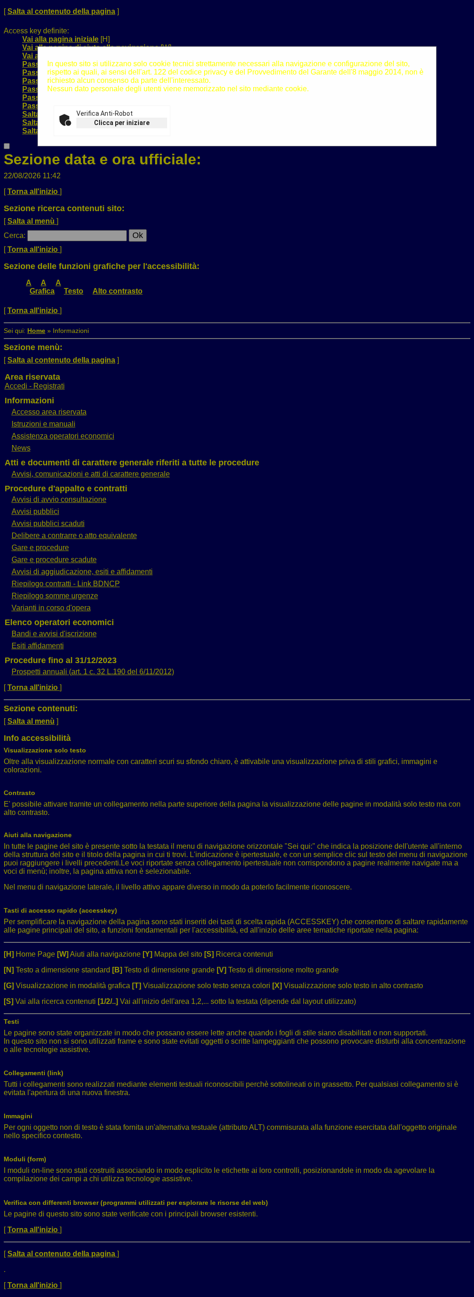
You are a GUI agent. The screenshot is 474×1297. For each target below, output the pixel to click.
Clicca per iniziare (122, 122)
